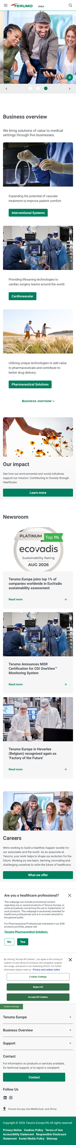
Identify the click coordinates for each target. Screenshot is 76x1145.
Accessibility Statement (18, 1134)
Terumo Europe (15, 1017)
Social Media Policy (32, 1138)
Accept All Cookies (38, 997)
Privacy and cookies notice (46, 969)
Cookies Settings (38, 976)
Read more (16, 599)
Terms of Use (54, 1130)
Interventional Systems (28, 213)
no (9, 942)
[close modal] (70, 895)
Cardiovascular (22, 296)
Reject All (38, 987)
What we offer (38, 875)
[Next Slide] (70, 89)
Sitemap (51, 1138)
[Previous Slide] (6, 89)
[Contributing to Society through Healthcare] (38, 47)
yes (22, 942)
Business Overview (18, 1030)
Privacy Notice (12, 1130)
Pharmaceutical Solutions (30, 384)
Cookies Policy (34, 1130)
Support (9, 1043)
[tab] (30, 88)
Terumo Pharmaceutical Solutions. (26, 932)
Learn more (38, 493)
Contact (34, 1077)
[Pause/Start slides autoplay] (69, 77)
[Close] (70, 960)
